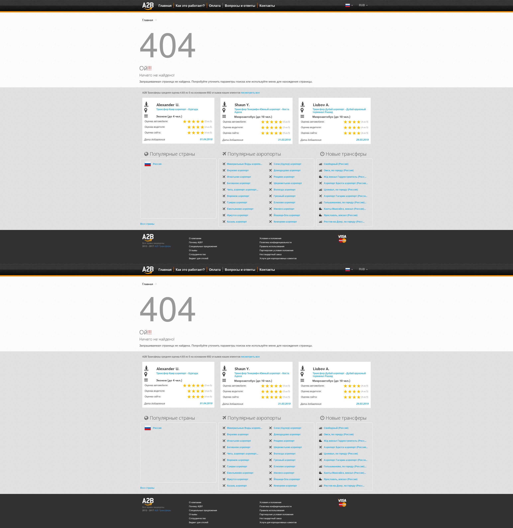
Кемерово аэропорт (285, 221)
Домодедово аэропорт (287, 170)
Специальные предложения (203, 246)
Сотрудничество (197, 254)
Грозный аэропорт (285, 196)
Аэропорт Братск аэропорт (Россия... (346, 183)
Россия (157, 164)
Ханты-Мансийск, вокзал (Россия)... (345, 209)
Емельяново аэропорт (240, 209)
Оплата (215, 6)
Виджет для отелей (198, 258)
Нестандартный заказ (271, 254)
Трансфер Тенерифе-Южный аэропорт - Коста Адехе (261, 110)
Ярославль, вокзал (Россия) (340, 215)
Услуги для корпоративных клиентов (278, 258)
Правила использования (272, 246)
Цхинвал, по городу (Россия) (341, 189)
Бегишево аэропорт (238, 183)
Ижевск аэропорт (284, 209)
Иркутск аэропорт (237, 215)
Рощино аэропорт (284, 176)
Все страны (147, 224)
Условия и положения (270, 238)
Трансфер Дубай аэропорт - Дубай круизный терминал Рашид (339, 110)
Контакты (267, 6)
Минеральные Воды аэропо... (244, 164)
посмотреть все (250, 92)
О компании (195, 238)
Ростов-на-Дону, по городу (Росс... (344, 221)
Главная (165, 6)
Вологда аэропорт (285, 189)
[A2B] (148, 5)
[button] (363, 5)
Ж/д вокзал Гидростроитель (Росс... (345, 176)
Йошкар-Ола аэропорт (287, 215)
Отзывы (193, 250)
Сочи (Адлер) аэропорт (287, 164)
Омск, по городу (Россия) (339, 170)
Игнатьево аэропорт (239, 176)
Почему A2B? (196, 242)
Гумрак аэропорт (237, 202)
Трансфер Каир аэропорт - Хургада (177, 109)
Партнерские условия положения (276, 250)
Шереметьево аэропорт (288, 183)
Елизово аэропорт (284, 202)
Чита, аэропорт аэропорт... (242, 189)
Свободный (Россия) (336, 164)
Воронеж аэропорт (238, 196)
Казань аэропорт (237, 221)
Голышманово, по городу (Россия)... (345, 202)
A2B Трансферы (163, 246)
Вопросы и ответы (240, 6)
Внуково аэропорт (238, 170)
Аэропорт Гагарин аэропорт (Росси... (345, 196)
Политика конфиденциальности (276, 242)
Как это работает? (190, 6)
